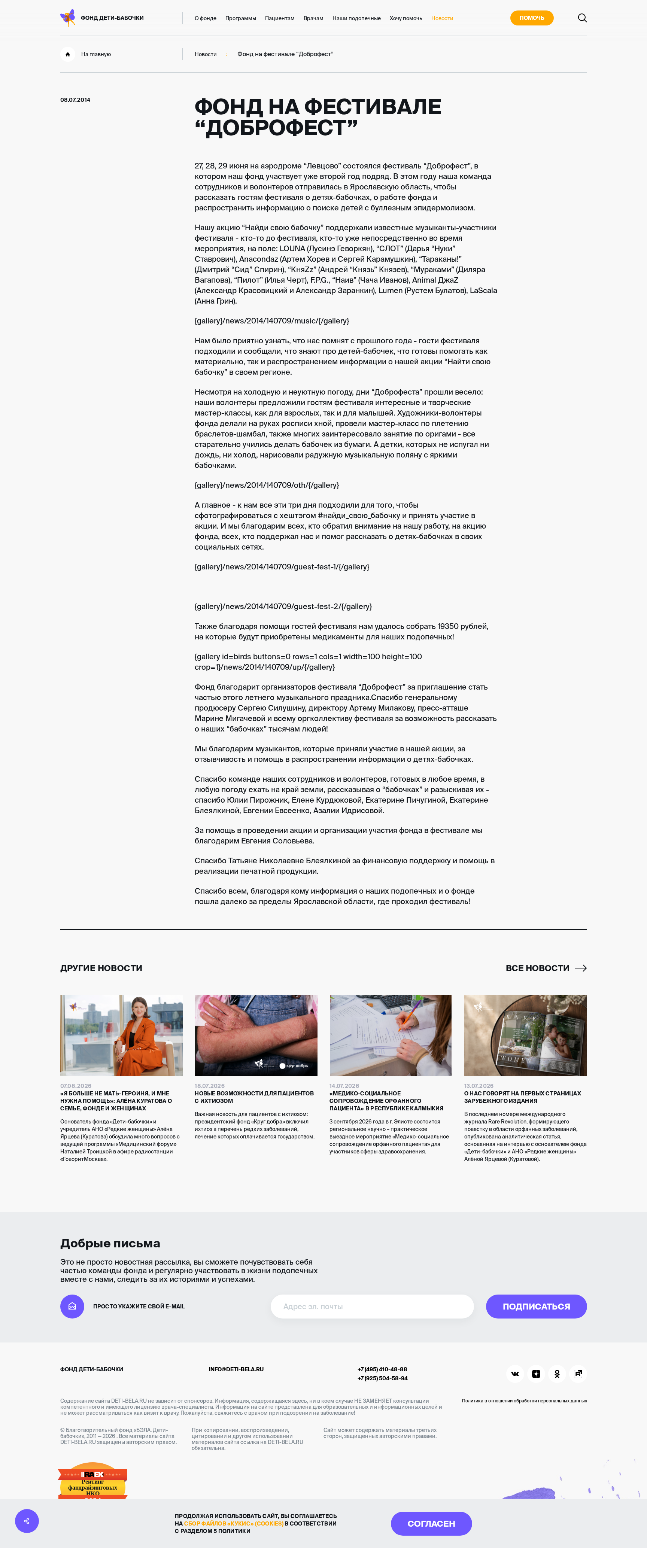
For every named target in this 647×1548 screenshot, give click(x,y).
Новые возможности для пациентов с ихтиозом (254, 1097)
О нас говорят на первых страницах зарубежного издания (522, 1097)
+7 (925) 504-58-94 (383, 1378)
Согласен (431, 1523)
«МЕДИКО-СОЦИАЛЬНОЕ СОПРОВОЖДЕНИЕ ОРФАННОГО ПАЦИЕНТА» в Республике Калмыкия (386, 1101)
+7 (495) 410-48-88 (382, 1369)
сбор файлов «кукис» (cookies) (233, 1524)
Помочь (532, 18)
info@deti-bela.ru (236, 1369)
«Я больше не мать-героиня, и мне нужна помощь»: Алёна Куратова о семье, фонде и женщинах (116, 1101)
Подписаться (536, 1306)
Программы (240, 18)
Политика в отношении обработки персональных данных (524, 1400)
